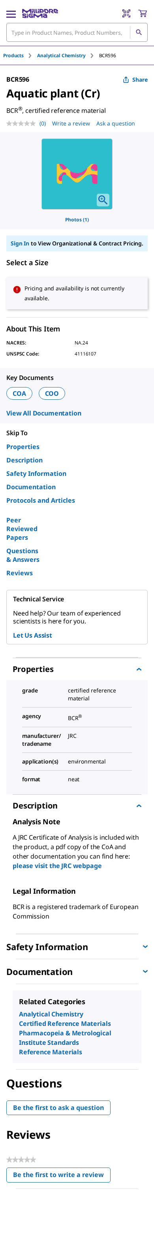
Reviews (19, 573)
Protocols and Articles (40, 500)
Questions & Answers (22, 555)
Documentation (31, 487)
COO (52, 393)
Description (24, 460)
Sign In (20, 243)
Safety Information (36, 473)
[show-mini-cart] (142, 13)
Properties (22, 446)
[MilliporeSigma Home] (40, 13)
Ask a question (115, 123)
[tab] (20, 55)
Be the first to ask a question (58, 1107)
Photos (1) (77, 219)
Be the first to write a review (62, 1176)
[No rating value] (22, 123)
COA (19, 393)
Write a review (71, 123)
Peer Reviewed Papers (22, 529)
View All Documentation (43, 413)
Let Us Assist (32, 635)
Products (13, 55)
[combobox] (77, 32)
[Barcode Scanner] (126, 13)
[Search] (138, 32)
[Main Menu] (11, 13)
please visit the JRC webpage (57, 865)
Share (140, 79)
